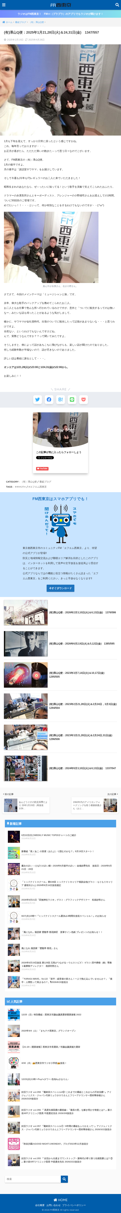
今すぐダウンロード (60, 588)
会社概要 (40, 1205)
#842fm (21, 486)
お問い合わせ (53, 1205)
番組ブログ (45, 481)
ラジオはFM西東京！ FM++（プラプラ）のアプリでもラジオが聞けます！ (60, 14)
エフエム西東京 (38, 486)
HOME (62, 1200)
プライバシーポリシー (74, 1205)
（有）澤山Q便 (29, 481)
